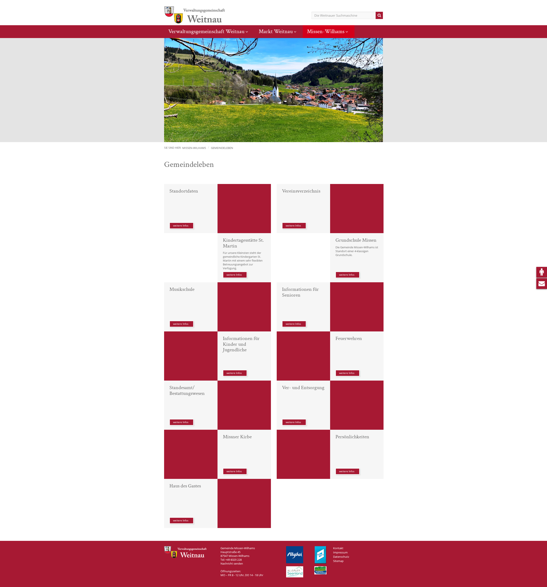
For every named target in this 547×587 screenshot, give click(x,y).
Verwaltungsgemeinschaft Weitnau (206, 31)
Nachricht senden (232, 563)
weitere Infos (180, 225)
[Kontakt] (541, 283)
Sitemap (338, 561)
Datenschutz (341, 557)
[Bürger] (541, 272)
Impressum (340, 552)
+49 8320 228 (233, 560)
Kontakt (338, 548)
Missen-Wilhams (325, 31)
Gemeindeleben (222, 148)
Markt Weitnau (276, 31)
